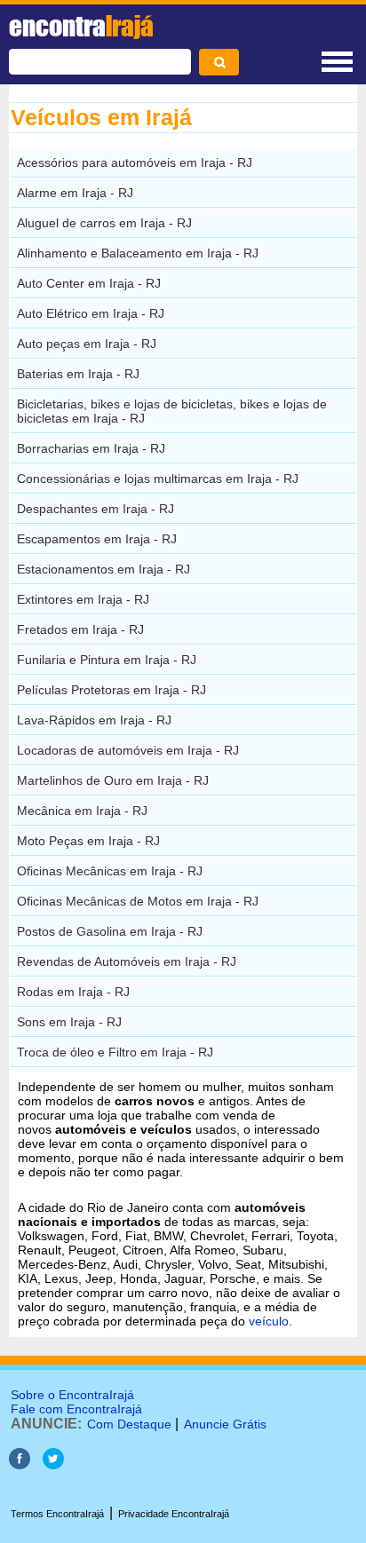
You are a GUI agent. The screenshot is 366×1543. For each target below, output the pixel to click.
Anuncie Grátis (225, 1424)
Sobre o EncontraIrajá (72, 1395)
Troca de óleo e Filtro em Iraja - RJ (115, 1052)
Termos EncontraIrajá (57, 1513)
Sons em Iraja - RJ (69, 1022)
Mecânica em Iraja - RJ (82, 810)
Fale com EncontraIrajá (76, 1409)
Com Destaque (129, 1424)
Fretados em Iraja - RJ (80, 629)
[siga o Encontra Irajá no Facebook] (19, 1464)
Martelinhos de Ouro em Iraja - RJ (113, 780)
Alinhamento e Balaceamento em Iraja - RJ (138, 253)
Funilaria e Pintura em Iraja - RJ (106, 660)
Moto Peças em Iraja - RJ (88, 841)
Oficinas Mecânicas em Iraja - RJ (110, 871)
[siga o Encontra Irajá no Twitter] (53, 1464)
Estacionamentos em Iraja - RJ (103, 569)
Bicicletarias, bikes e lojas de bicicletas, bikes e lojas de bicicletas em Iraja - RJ (172, 411)
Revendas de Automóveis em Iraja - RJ (126, 961)
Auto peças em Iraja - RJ (86, 343)
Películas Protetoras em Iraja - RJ (111, 690)
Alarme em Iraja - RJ (75, 193)
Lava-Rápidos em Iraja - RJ (94, 720)
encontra (81, 26)
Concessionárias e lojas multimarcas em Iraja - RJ (157, 478)
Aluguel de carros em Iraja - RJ (104, 223)
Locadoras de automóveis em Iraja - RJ (128, 750)
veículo (269, 1321)
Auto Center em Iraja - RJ (89, 283)
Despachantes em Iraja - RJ (95, 509)
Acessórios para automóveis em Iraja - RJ (134, 162)
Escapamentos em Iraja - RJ (97, 539)
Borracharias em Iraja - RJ (91, 448)
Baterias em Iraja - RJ (78, 374)
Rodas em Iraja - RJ (73, 992)
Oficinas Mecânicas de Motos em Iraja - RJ (138, 901)
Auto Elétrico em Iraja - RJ (90, 313)
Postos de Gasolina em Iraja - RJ (110, 931)
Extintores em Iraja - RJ (83, 599)
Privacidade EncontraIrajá (173, 1513)
